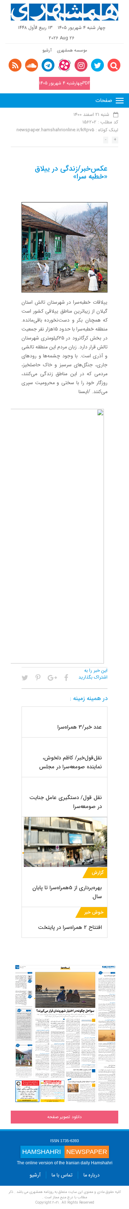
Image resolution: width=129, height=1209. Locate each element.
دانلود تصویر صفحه (64, 1116)
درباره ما (91, 1175)
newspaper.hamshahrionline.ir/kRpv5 (55, 130)
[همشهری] (64, 12)
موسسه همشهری (72, 50)
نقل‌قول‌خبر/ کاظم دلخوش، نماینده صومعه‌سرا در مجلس (70, 762)
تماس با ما (62, 1175)
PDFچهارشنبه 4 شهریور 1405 (64, 83)
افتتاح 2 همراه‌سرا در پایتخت (70, 927)
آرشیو (47, 50)
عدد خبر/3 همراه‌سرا (79, 727)
